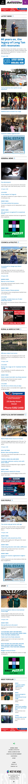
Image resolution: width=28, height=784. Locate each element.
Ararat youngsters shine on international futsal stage (12, 610)
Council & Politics (9, 242)
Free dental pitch (6, 182)
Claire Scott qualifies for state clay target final (21, 708)
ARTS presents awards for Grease (10, 471)
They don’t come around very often (11, 538)
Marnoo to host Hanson (7, 281)
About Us (14, 764)
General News (7, 158)
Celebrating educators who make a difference (14, 547)
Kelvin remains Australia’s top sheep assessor (13, 377)
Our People (6, 500)
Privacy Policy (12, 779)
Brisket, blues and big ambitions (10, 452)
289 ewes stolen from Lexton (9, 353)
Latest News (6, 16)
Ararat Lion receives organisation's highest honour (13, 556)
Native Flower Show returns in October (12, 438)
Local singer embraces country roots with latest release (12, 461)
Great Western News (16, 631)
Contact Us (14, 766)
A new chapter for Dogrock (8, 194)
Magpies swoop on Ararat (8, 650)
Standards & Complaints (14, 777)
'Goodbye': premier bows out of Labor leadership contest (11, 299)
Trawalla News (5, 459)
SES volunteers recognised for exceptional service (13, 212)
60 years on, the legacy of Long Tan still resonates (13, 42)
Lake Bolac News (9, 645)
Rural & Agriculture (10, 329)
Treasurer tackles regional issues (10, 133)
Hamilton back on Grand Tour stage (11, 111)
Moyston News (5, 633)
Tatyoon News (5, 631)
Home (14, 762)
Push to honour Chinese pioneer (10, 290)
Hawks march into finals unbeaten (10, 637)
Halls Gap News (5, 450)
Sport (3, 586)
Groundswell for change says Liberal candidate (11, 266)
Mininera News (15, 635)
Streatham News (6, 635)
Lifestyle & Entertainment (12, 415)
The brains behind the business (10, 203)
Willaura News (14, 459)
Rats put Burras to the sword (9, 625)
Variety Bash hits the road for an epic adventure (11, 88)
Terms (17, 779)
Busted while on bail (20, 717)
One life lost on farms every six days (11, 386)
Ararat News (4, 201)
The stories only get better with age (11, 524)
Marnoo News (5, 279)
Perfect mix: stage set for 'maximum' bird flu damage (13, 367)
